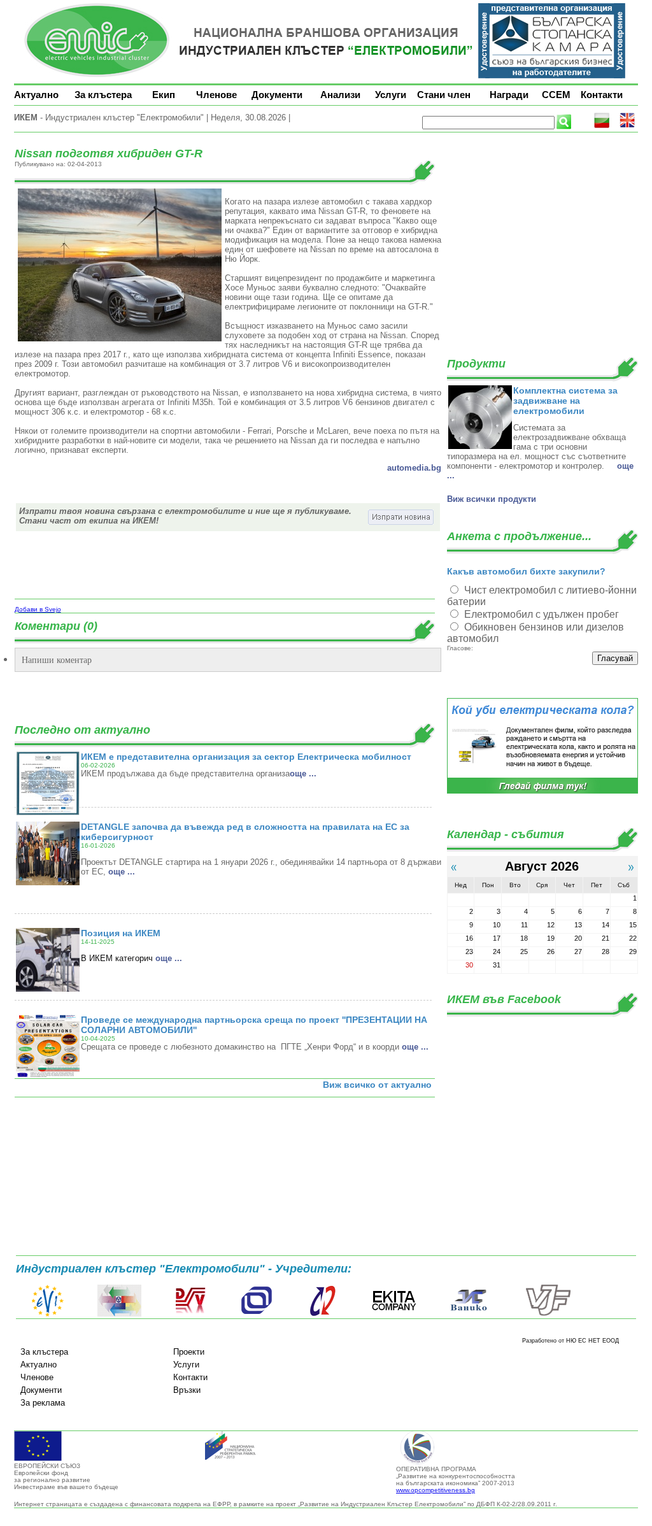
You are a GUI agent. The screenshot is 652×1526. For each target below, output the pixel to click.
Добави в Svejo (38, 609)
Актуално (36, 94)
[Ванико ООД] (469, 1313)
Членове (216, 94)
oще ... (303, 773)
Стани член (444, 94)
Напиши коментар (57, 659)
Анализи (340, 94)
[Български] (602, 125)
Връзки (187, 1390)
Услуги (390, 94)
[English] (627, 125)
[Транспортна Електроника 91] (256, 1313)
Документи (277, 94)
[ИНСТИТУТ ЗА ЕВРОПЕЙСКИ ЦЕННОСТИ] (48, 1313)
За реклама (42, 1403)
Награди (509, 94)
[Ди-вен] (191, 1313)
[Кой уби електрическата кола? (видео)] (542, 791)
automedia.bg (414, 468)
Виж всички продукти (491, 499)
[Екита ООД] (394, 1313)
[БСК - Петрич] (119, 1313)
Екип (163, 94)
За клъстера (103, 94)
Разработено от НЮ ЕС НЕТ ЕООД (570, 1340)
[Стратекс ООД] (322, 1313)
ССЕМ (556, 94)
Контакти (602, 94)
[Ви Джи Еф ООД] (547, 1313)
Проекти (188, 1352)
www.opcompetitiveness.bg (435, 1490)
